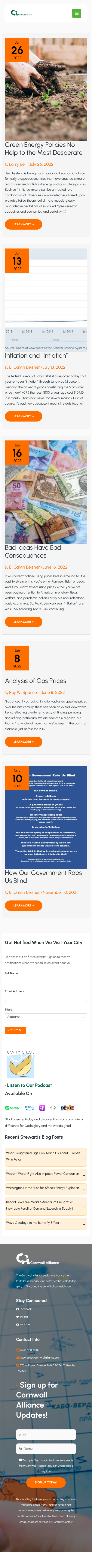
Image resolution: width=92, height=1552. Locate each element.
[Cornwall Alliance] (21, 13)
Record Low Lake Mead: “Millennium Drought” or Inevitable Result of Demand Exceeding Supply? (39, 1205)
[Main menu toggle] (76, 13)
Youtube (25, 1324)
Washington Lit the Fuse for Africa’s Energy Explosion (43, 1188)
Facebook (25, 1309)
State (8, 1009)
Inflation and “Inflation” (36, 355)
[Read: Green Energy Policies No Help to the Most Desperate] (46, 89)
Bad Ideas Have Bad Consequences (33, 551)
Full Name (11, 973)
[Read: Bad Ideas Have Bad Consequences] (46, 492)
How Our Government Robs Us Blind (43, 877)
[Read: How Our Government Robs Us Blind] (46, 817)
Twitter (24, 1316)
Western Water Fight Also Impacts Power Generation (42, 1174)
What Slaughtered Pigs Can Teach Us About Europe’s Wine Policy (43, 1156)
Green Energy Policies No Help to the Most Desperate (44, 148)
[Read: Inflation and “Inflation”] (46, 300)
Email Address (14, 991)
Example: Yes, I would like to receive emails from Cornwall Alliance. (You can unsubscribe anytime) (46, 1466)
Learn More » (23, 226)
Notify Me (15, 1030)
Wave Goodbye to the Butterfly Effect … (34, 1223)
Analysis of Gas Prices (35, 681)
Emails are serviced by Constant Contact (50, 1521)
